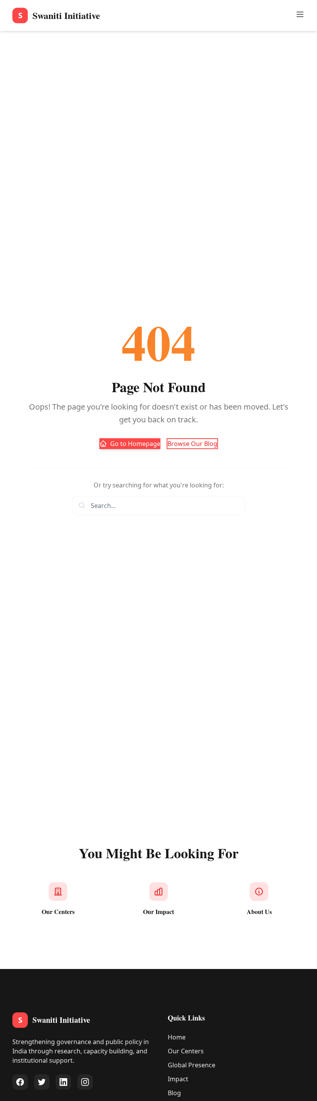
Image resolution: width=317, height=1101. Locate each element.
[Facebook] (20, 1082)
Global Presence (191, 1065)
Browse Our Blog (192, 443)
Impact (178, 1079)
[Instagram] (85, 1082)
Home (177, 1037)
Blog (174, 1093)
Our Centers (186, 1051)
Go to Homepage (135, 443)
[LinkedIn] (63, 1082)
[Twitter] (41, 1082)
